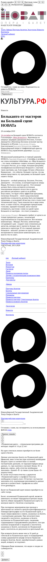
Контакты (5, 32)
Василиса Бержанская (22, 146)
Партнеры (10, 278)
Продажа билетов (19, 30)
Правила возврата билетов (17, 302)
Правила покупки (13, 297)
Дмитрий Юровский (17, 159)
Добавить (5, 560)
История (9, 265)
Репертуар (10, 267)
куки (9, 430)
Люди (8, 271)
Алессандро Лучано (27, 144)
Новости (40, 30)
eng (7, 258)
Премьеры (10, 295)
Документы (10, 280)
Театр (3, 30)
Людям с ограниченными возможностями (23, 275)
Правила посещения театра (17, 273)
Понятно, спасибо (8, 434)
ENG (3, 36)
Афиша (9, 30)
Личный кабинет (8, 34)
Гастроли (9, 269)
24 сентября (6, 135)
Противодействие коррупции (13, 243)
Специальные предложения (17, 293)
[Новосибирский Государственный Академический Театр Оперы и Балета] (23, 23)
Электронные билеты (30, 299)
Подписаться (6, 94)
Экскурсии (32, 30)
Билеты (9, 291)
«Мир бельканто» (19, 137)
